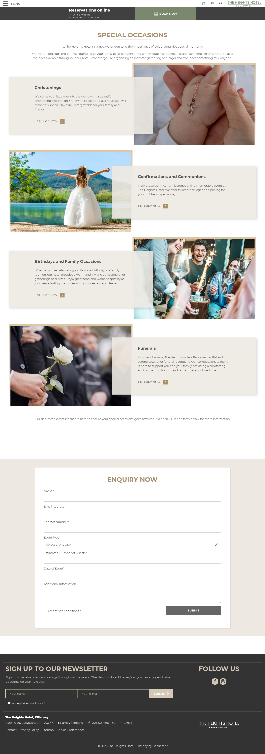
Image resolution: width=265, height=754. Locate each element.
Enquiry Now (46, 121)
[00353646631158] (203, 3)
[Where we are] (212, 3)
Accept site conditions (63, 611)
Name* (49, 491)
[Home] (244, 3)
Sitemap (48, 730)
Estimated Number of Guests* (65, 553)
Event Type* (52, 537)
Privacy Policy (29, 730)
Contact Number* (56, 522)
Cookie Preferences (71, 730)
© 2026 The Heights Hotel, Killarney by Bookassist (133, 746)
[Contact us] (221, 3)
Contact (11, 730)
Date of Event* (54, 568)
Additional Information (60, 584)
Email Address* (54, 506)
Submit (193, 610)
